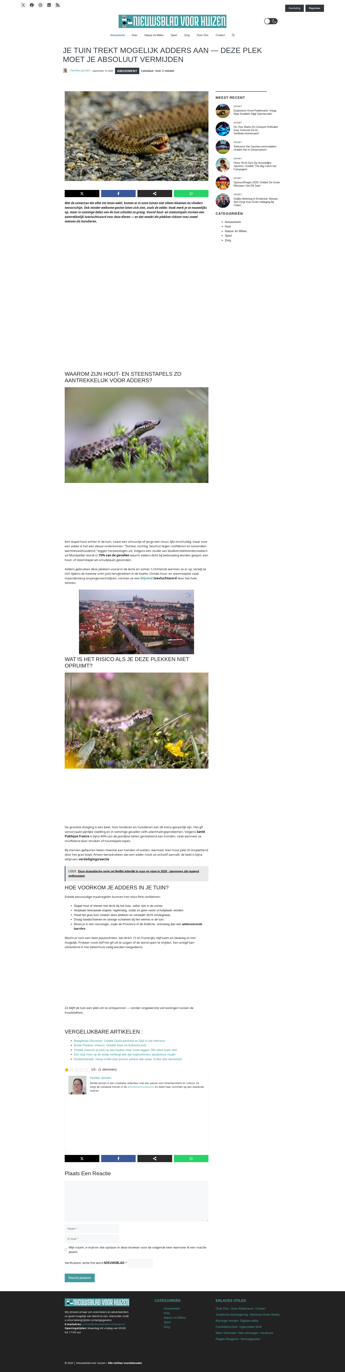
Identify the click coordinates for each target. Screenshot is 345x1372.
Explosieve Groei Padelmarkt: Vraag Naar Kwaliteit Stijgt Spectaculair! (255, 112)
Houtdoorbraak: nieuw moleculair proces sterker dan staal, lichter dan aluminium (128, 1059)
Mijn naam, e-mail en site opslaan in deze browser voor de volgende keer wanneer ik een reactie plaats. (137, 1249)
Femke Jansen (80, 70)
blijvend (147, 578)
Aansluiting (294, 8)
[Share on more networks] (154, 193)
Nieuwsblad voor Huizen (91, 1363)
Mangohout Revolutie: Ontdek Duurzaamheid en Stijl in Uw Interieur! (119, 1041)
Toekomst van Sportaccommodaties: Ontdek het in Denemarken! (255, 148)
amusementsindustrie (141, 1087)
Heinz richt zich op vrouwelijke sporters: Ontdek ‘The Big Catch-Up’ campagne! (255, 166)
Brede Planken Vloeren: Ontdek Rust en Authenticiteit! (110, 1045)
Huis (134, 35)
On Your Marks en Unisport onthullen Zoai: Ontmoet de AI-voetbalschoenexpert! (256, 130)
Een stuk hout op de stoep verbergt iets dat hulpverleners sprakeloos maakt (125, 1054)
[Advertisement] (136, 271)
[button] (271, 21)
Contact (220, 35)
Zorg (187, 35)
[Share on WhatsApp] (191, 193)
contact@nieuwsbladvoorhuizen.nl (103, 1324)
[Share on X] (82, 193)
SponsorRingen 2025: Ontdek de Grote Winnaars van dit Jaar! (257, 184)
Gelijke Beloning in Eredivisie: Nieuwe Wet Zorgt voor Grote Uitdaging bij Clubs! (256, 202)
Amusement (117, 35)
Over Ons (202, 35)
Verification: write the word (96, 1263)
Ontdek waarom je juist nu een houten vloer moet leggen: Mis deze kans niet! (125, 1050)
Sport (174, 35)
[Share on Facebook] (118, 193)
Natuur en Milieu (154, 35)
